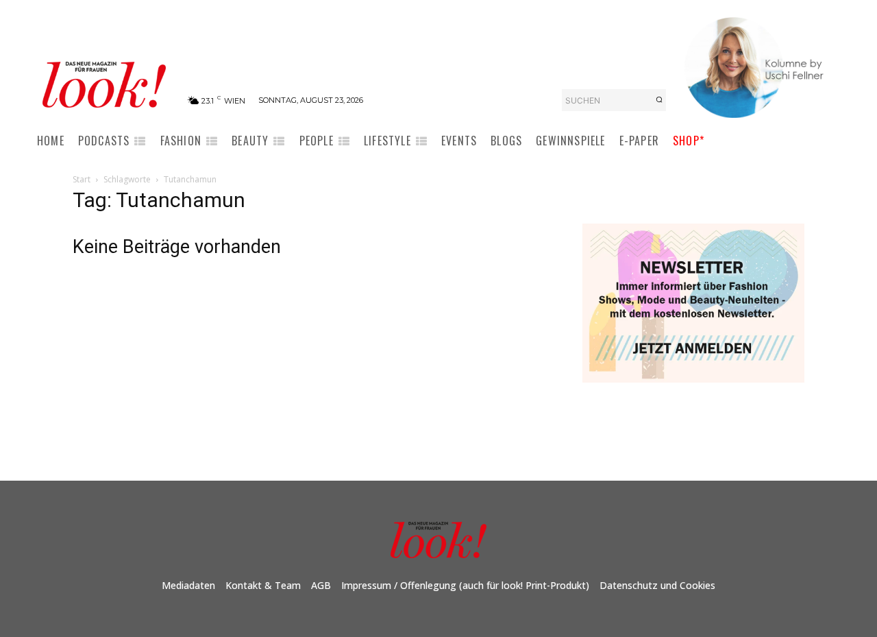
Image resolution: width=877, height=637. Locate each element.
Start (81, 179)
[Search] (659, 100)
